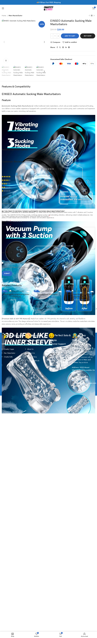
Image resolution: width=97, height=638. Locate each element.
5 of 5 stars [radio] (21, 221)
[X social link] (60, 47)
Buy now (87, 36)
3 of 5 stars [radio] (17, 221)
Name (4, 252)
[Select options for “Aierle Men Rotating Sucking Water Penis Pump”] (4, 289)
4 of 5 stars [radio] (19, 221)
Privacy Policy (32, 357)
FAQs (52, 349)
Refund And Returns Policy (60, 360)
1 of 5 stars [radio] (14, 221)
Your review (6, 225)
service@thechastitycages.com (84, 383)
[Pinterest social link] (63, 47)
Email (52, 252)
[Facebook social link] (57, 47)
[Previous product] (89, 15)
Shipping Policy (56, 357)
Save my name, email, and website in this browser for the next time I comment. (31, 263)
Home (4, 15)
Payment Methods (33, 360)
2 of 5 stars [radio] (16, 221)
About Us (30, 349)
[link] (8, 357)
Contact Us (31, 353)
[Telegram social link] (69, 47)
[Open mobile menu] (3, 8)
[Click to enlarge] (6, 60)
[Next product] (94, 15)
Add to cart (70, 36)
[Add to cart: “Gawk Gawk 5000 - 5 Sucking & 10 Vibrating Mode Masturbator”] (68, 289)
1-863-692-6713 (81, 376)
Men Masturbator (15, 15)
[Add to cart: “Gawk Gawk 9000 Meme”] (36, 289)
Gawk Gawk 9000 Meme (48, 294)
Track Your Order (57, 353)
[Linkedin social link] (66, 47)
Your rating (6, 221)
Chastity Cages (9, 349)
